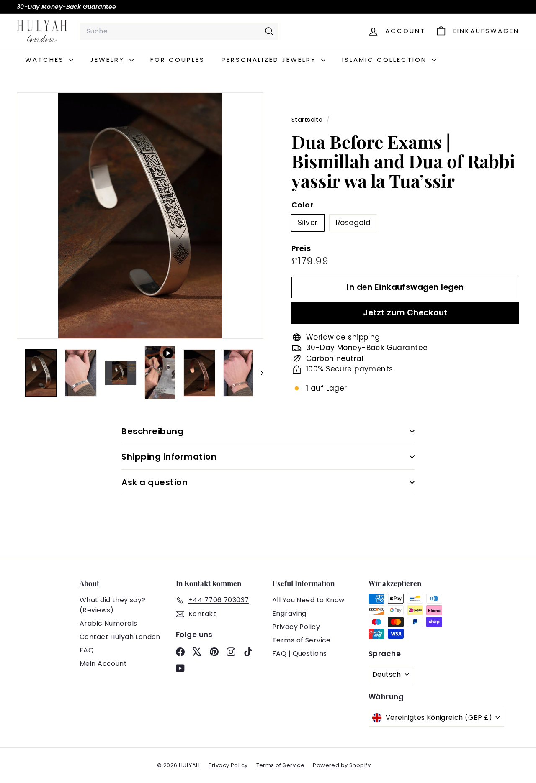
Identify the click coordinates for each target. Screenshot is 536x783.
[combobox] (179, 31)
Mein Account (103, 663)
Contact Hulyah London (120, 637)
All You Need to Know (308, 600)
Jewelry (108, 59)
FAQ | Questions (299, 653)
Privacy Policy (296, 627)
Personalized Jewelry (270, 59)
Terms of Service (301, 640)
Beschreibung (152, 431)
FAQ (87, 650)
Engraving (289, 613)
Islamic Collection (386, 59)
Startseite (308, 119)
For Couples (177, 59)
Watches (46, 59)
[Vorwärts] (258, 373)
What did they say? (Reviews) (113, 605)
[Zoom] (140, 215)
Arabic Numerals (108, 623)
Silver (308, 223)
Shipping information (168, 457)
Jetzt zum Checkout (405, 312)
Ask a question (154, 482)
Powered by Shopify (342, 765)
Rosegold (353, 223)
